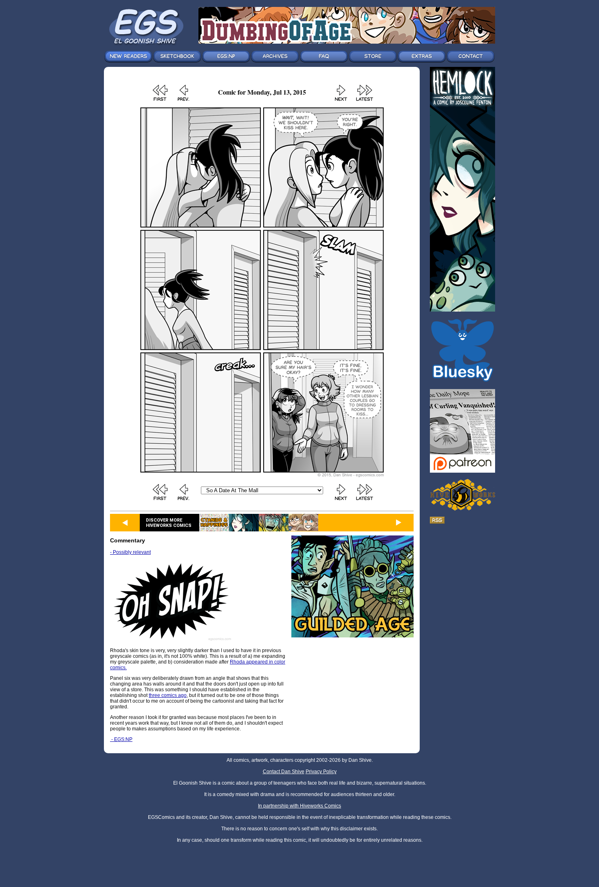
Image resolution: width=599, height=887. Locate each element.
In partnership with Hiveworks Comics (299, 806)
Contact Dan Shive (283, 771)
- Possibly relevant (130, 552)
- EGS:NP (121, 739)
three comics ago (168, 695)
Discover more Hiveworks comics (169, 523)
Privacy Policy (321, 771)
